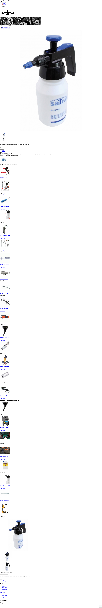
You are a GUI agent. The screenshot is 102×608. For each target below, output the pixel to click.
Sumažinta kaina (4, 580)
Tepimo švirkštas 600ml (4, 308)
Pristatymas (3, 586)
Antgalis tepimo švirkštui (4, 381)
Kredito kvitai (3, 596)
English (4, 3)
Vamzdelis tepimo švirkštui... (5, 293)
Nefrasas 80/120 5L (3, 471)
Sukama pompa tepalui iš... (4, 191)
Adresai (3, 597)
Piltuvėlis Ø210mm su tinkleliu (5, 337)
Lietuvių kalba (4, 4)
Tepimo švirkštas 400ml (4, 279)
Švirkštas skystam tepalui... (4, 206)
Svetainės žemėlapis (4, 590)
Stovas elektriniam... (3, 514)
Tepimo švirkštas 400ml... (4, 322)
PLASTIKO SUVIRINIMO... (5, 427)
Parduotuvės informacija (3, 605)
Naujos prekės (3, 581)
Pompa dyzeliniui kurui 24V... (5, 366)
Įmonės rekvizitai (4, 588)
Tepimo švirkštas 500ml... (4, 395)
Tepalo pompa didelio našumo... (5, 235)
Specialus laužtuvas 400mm (4, 500)
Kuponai (3, 598)
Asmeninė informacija (4, 595)
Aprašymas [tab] (3, 150)
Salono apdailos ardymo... (4, 456)
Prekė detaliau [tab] (3, 151)
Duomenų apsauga (4, 587)
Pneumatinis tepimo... (3, 177)
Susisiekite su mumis (4, 589)
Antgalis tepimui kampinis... (5, 264)
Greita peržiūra (2, 194)
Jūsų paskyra (2, 592)
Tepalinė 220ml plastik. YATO (5, 485)
